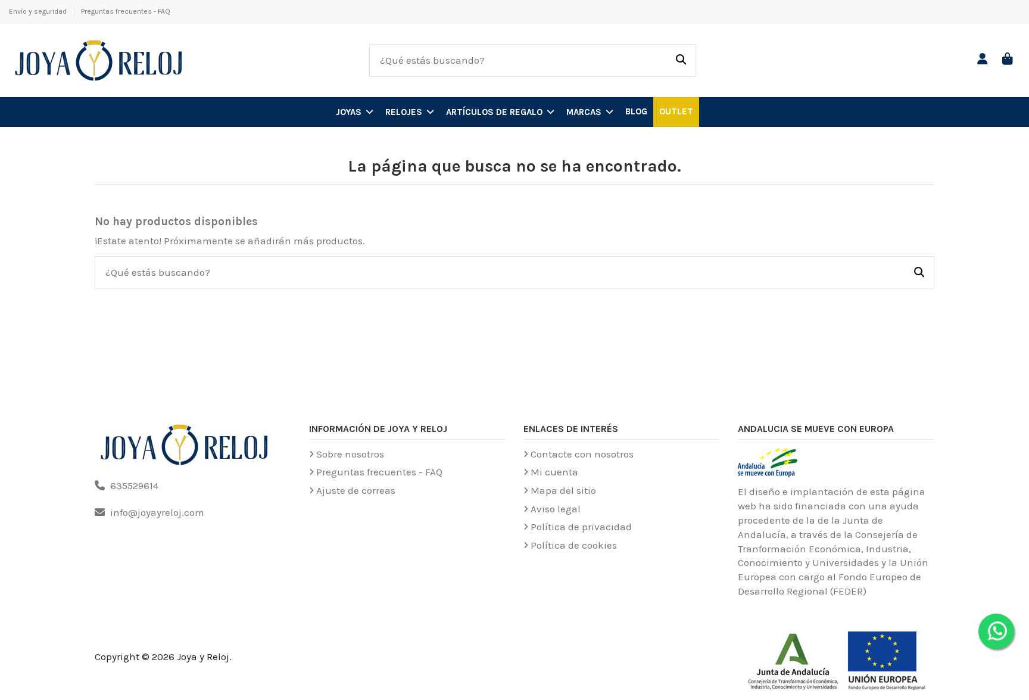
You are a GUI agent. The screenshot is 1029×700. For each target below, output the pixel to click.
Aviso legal (556, 509)
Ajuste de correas (355, 490)
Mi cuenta (554, 472)
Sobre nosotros (350, 454)
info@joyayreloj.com (157, 512)
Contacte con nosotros (582, 454)
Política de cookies (574, 545)
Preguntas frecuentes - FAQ (125, 11)
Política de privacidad (581, 527)
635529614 (134, 485)
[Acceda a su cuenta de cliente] (982, 60)
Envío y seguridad (38, 11)
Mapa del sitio (563, 490)
